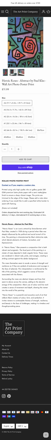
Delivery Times (7, 356)
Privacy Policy (7, 371)
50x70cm (40, 130)
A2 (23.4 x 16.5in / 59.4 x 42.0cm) (18, 116)
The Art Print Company (14, 432)
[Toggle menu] (2, 11)
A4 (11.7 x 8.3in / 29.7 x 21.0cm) (17, 103)
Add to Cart (25, 159)
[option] (25, 42)
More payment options (25, 173)
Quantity (5, 144)
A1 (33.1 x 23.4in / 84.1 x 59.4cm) (17, 123)
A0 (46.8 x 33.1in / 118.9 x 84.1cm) (18, 130)
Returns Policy (7, 367)
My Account (6, 345)
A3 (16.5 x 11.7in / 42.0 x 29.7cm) (17, 110)
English (6, 426)
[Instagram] (3, 396)
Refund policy (7, 378)
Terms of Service (8, 375)
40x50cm (7, 137)
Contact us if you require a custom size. (18, 185)
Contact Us (6, 353)
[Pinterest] (9, 396)
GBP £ (20, 426)
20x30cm (31, 137)
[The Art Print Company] (25, 12)
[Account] (43, 11)
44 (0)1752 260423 (10, 389)
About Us (5, 349)
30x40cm (19, 137)
